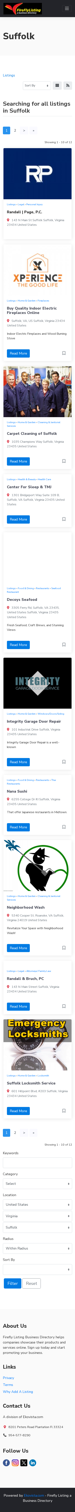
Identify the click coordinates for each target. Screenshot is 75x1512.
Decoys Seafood (22, 599)
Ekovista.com (34, 1495)
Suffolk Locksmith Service (31, 1083)
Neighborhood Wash (26, 907)
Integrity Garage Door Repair (34, 721)
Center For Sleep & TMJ (29, 487)
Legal (21, 204)
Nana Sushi (17, 791)
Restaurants (42, 588)
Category (10, 1174)
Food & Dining (26, 588)
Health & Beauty (27, 479)
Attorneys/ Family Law (38, 971)
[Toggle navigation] (67, 8)
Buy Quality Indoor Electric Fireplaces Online (32, 311)
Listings (9, 75)
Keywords (10, 1153)
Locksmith (43, 1075)
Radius (8, 1238)
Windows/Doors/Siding (51, 713)
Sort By (9, 1259)
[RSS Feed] (67, 85)
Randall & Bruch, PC (25, 978)
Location (9, 1195)
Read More (18, 353)
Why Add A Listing (18, 1391)
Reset (31, 1283)
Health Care (44, 479)
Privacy (8, 1378)
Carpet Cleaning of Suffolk (32, 433)
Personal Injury (34, 204)
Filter (13, 1283)
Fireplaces (43, 300)
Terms (8, 1384)
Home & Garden (27, 300)
